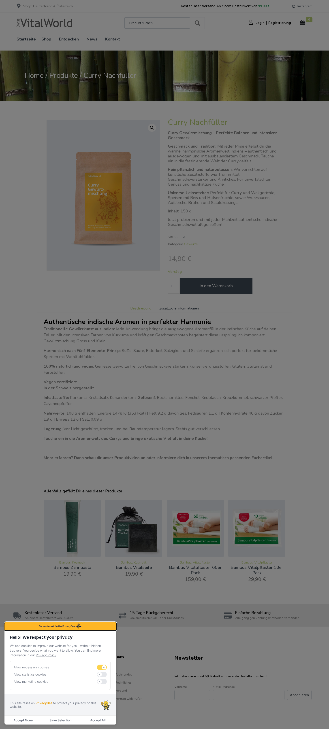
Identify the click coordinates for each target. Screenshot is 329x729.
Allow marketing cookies (31, 681)
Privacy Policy (46, 655)
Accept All (98, 720)
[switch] (102, 667)
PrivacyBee (44, 703)
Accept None (23, 720)
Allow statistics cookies (30, 674)
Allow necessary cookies (31, 667)
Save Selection (60, 720)
